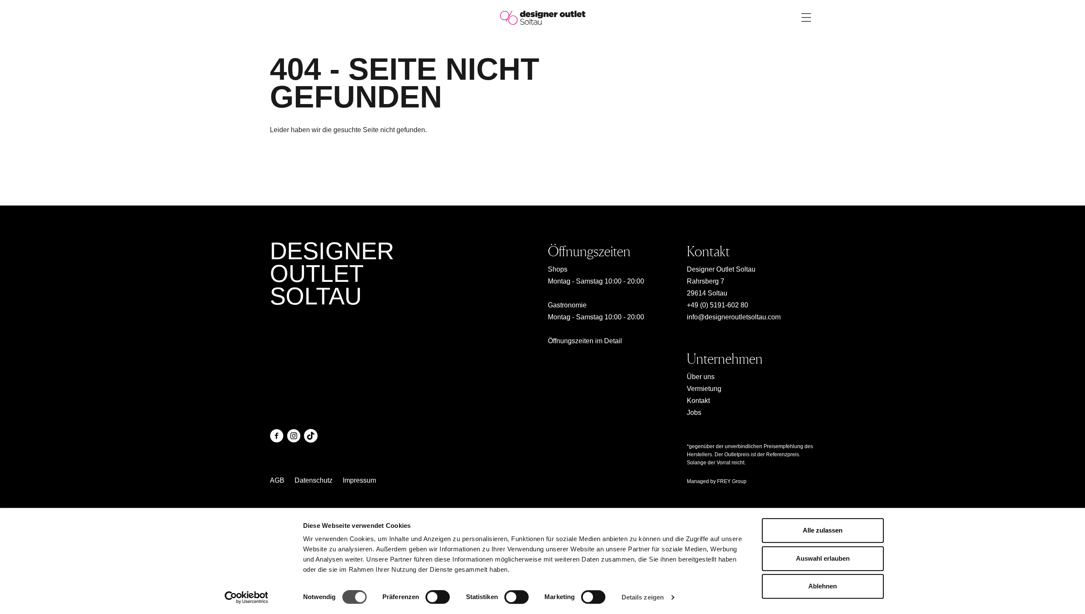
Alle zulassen (822, 530)
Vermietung (704, 388)
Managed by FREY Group (716, 481)
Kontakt (698, 400)
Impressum (359, 480)
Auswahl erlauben (823, 558)
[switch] (437, 597)
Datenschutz (314, 480)
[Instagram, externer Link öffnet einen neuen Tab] (294, 436)
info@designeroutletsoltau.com (734, 317)
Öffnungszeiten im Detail (585, 341)
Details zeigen (643, 597)
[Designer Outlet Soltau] (542, 17)
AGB (277, 480)
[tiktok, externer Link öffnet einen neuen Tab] (311, 436)
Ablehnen (822, 586)
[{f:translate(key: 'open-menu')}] (806, 17)
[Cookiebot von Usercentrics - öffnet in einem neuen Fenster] (246, 597)
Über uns (701, 376)
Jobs (694, 412)
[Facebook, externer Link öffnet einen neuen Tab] (277, 436)
